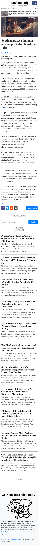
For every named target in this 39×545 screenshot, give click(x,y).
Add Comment (32, 208)
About (32, 540)
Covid (6, 107)
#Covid (3, 204)
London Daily (19, 3)
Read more (4, 531)
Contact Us (25, 540)
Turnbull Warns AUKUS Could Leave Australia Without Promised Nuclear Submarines (23, 12)
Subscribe (33, 222)
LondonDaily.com (15, 540)
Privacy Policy (6, 542)
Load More (19, 479)
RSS (4, 534)
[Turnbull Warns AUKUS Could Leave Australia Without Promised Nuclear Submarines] (5, 13)
